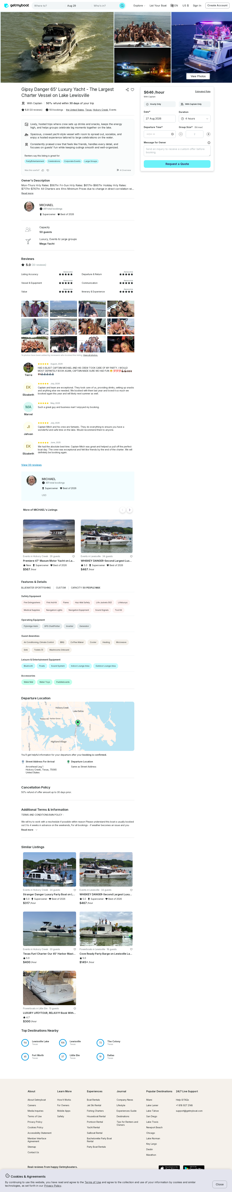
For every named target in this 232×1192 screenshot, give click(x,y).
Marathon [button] (151, 1154)
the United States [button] (75, 109)
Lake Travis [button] (152, 1122)
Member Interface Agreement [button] (37, 1140)
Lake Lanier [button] (152, 1105)
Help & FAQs (182, 1099)
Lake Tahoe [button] (152, 1110)
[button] (158, 5)
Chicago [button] (150, 1133)
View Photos (198, 76)
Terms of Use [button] (93, 1182)
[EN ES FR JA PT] (174, 5)
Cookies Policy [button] (35, 1127)
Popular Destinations (159, 1091)
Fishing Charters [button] (95, 1110)
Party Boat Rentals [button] (96, 1146)
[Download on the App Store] (169, 1168)
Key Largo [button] (151, 1143)
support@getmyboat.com (189, 1110)
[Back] (122, 510)
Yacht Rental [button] (93, 1127)
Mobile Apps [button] (63, 1110)
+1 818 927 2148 (184, 1105)
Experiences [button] (94, 1091)
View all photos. (90, 355)
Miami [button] (149, 1099)
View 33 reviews (31, 465)
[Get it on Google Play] (193, 1168)
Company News (125, 1099)
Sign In (197, 5)
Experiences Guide (127, 1110)
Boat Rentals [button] (93, 1099)
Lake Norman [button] (153, 1138)
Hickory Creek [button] (100, 109)
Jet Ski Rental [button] (94, 1105)
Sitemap (32, 1146)
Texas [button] (88, 109)
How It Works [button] (64, 1099)
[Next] (129, 510)
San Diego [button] (151, 1116)
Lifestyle (121, 1105)
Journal (121, 1091)
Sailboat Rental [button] (94, 1133)
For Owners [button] (63, 1105)
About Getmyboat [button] (37, 1099)
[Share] (127, 90)
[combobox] (48, 6)
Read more (27, 829)
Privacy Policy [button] (52, 1185)
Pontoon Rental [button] (95, 1122)
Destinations (123, 1116)
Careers (32, 1105)
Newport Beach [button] (154, 1127)
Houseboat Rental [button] (96, 1116)
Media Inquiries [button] (35, 1110)
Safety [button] (60, 1116)
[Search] (122, 6)
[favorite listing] (132, 90)
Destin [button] (149, 1149)
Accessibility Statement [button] (39, 1133)
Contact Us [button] (33, 1152)
